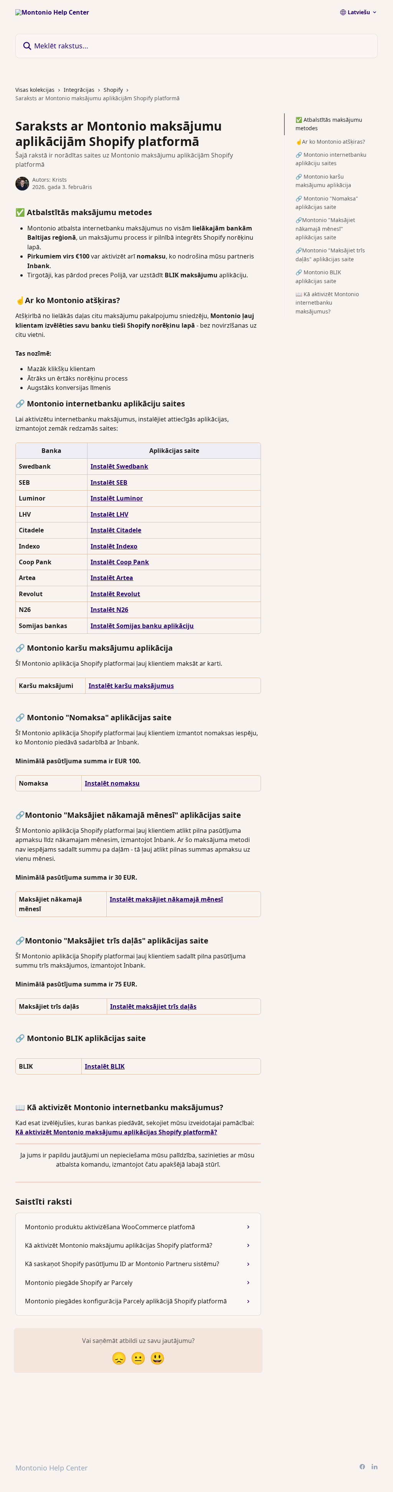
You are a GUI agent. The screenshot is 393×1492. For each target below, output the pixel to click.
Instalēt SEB (109, 482)
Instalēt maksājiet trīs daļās (153, 1006)
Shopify (113, 89)
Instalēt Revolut (115, 594)
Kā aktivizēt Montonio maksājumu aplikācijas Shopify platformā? (116, 1132)
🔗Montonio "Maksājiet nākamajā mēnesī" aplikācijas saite (325, 228)
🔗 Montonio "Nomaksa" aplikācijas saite (327, 203)
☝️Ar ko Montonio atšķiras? (330, 141)
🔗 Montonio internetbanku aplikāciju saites (331, 159)
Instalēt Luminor (117, 498)
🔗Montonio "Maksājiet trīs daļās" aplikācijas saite (330, 254)
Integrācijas (79, 89)
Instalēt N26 (109, 609)
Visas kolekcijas (34, 89)
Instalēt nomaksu (112, 783)
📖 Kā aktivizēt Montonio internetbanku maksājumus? (327, 302)
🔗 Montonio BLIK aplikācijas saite (318, 276)
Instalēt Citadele (116, 530)
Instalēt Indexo (114, 546)
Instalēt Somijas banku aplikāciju (142, 626)
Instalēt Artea (112, 578)
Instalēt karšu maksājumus (131, 685)
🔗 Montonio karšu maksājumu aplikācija (323, 181)
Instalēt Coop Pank (120, 562)
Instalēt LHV (109, 514)
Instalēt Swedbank (119, 466)
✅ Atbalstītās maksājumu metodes (329, 124)
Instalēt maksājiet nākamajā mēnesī (166, 899)
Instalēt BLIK (105, 1066)
